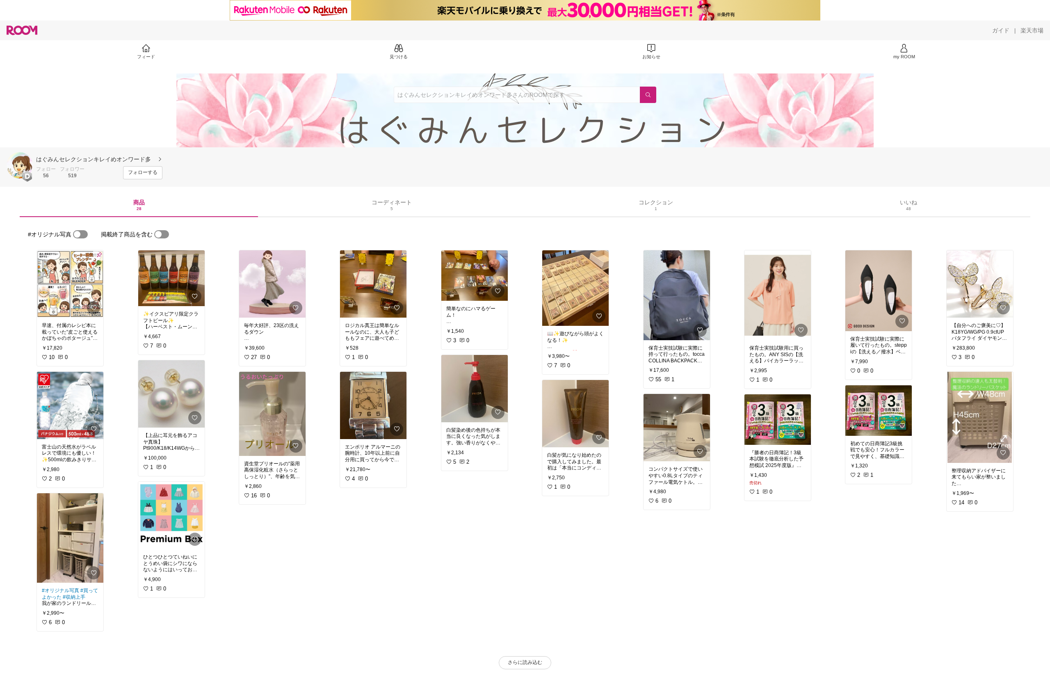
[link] (70, 284)
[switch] (80, 234)
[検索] (648, 95)
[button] (20, 165)
